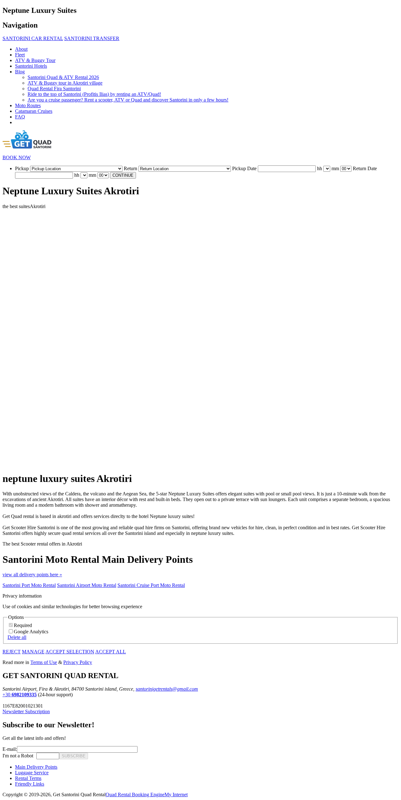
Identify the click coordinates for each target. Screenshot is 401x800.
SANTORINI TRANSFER (91, 38)
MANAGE (33, 651)
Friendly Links (29, 784)
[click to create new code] (34, 755)
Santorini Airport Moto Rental (86, 585)
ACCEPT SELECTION (69, 651)
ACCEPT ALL (110, 651)
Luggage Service (32, 772)
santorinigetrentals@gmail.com (167, 689)
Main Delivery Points (36, 767)
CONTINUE (122, 175)
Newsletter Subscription (26, 711)
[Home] (27, 146)
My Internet (176, 794)
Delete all (17, 637)
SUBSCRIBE (74, 756)
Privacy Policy (77, 662)
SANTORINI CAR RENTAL (33, 38)
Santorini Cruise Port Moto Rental (151, 585)
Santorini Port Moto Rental (29, 585)
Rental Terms (28, 778)
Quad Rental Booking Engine (135, 794)
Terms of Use (43, 662)
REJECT (12, 651)
